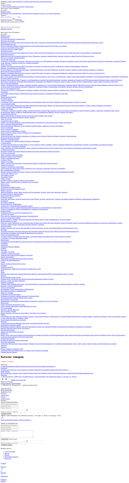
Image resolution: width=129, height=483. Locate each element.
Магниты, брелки (37, 274)
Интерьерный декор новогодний (65, 335)
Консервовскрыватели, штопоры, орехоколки (60, 80)
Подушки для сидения (59, 46)
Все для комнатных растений (10, 170)
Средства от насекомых (57, 168)
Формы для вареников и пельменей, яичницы (57, 87)
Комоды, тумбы (49, 316)
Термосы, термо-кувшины (79, 70)
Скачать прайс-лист (34, 373)
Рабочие (13, 97)
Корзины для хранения (58, 327)
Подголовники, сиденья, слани (40, 192)
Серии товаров (23, 373)
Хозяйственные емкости (8, 114)
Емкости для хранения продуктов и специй (21, 70)
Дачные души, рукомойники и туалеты (13, 131)
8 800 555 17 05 (6, 392)
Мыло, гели (28, 313)
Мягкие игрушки (60, 231)
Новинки (4, 20)
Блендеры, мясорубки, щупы (10, 199)
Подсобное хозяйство (8, 202)
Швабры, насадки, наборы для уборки (60, 112)
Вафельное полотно (7, 56)
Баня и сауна (5, 184)
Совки (23, 264)
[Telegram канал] (5, 380)
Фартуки (79, 56)
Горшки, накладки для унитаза (10, 228)
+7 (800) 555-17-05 (19, 376)
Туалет (3, 262)
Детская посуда (6, 90)
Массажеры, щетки (17, 306)
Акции (50, 373)
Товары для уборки (7, 109)
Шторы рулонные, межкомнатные (15, 291)
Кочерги (11, 126)
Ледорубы (43, 136)
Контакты (49, 1)
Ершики (67, 110)
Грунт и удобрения (7, 127)
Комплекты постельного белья (10, 42)
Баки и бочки (5, 116)
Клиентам (4, 368)
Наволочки (59, 42)
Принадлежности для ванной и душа (13, 304)
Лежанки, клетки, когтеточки (10, 253)
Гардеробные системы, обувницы (11, 316)
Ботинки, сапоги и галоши (9, 180)
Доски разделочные (13, 80)
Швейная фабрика (15, 366)
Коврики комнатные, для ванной (21, 284)
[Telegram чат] (2, 380)
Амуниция (4, 245)
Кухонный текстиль (7, 54)
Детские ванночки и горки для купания (44, 228)
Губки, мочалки (6, 306)
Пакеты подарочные (21, 340)
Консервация (5, 37)
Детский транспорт (19, 236)
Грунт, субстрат (6, 129)
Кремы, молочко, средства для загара (13, 313)
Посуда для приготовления (9, 83)
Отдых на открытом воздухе (10, 235)
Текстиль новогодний (26, 337)
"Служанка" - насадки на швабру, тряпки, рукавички (18, 110)
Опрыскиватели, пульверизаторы (22, 163)
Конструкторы (49, 231)
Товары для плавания (8, 122)
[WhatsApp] (1, 418)
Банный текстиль (6, 189)
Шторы (16, 46)
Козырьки (4, 138)
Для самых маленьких (8, 231)
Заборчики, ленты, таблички (28, 148)
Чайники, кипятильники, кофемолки (87, 199)
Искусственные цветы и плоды (11, 277)
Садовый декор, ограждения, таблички (13, 146)
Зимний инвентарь (7, 134)
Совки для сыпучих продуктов (108, 82)
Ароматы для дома (7, 267)
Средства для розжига (56, 126)
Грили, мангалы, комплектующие (11, 124)
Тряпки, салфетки (16, 112)
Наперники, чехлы (97, 42)
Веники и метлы (40, 110)
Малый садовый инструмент (30, 151)
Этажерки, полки (22, 318)
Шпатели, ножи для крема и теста (94, 73)
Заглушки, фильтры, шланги (57, 223)
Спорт (33, 350)
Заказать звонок (6, 413)
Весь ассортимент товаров (9, 373)
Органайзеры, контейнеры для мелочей (78, 327)
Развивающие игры (72, 231)
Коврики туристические (23, 122)
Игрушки (4, 230)
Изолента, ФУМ (18, 93)
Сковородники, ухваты (90, 82)
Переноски (16, 260)
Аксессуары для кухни (8, 59)
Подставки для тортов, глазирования (48, 73)
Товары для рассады (7, 165)
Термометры (27, 107)
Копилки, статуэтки (7, 286)
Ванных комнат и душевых (9, 219)
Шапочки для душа (30, 306)
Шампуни (16, 309)
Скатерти (67, 66)
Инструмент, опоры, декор (25, 172)
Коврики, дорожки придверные (42, 284)
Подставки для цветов (54, 172)
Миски (75, 85)
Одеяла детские (39, 53)
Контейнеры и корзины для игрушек (12, 233)
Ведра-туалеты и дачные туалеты (11, 133)
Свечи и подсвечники (8, 287)
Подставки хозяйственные (87, 61)
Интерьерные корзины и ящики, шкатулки (14, 327)
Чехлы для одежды (23, 328)
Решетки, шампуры (42, 126)
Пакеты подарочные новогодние (87, 335)
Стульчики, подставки (8, 238)
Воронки (4, 80)
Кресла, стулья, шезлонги (32, 144)
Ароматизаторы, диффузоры (10, 269)
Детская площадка (7, 236)
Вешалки (4, 321)
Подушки (72, 42)
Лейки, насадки (6, 163)
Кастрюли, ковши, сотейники (21, 85)
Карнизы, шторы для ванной (75, 223)
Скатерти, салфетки (70, 56)
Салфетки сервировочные (63, 344)
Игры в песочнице (32, 236)
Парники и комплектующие (10, 139)
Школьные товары (21, 238)
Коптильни (4, 126)
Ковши (41, 116)
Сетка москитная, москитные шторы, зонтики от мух (18, 168)
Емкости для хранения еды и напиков (13, 68)
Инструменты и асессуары (9, 299)
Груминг (3, 248)
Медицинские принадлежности (19, 344)
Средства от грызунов (42, 168)
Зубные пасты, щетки (25, 298)
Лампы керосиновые (30, 93)
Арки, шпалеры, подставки (9, 148)
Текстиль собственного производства (13, 39)
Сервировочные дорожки (55, 56)
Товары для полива (7, 161)
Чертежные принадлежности (62, 241)
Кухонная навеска (93, 80)
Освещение (4, 201)
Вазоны (3, 172)
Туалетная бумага (33, 296)
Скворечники (77, 148)
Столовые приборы (76, 90)
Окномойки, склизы (76, 110)
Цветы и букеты (48, 279)
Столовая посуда (63, 90)
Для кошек (4, 252)
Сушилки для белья (79, 102)
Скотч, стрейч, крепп (79, 344)
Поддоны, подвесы (41, 172)
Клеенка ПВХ (20, 66)
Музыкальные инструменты (34, 233)
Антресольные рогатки (8, 323)
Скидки (9, 20)
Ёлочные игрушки (49, 335)
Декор (3, 272)
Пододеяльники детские (52, 53)
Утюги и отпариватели (8, 209)
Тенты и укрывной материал (10, 158)
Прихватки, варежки (39, 56)
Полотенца (4, 49)
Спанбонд (4, 160)
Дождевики (4, 177)
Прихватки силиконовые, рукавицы (108, 61)
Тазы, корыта (48, 116)
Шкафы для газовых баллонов (103, 144)
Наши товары (5, 371)
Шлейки (17, 247)
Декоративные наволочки (43, 46)
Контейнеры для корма (8, 258)
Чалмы (20, 49)
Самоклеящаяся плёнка (59, 274)
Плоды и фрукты (21, 279)
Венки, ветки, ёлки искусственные (12, 335)
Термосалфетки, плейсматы (79, 66)
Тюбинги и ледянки (64, 236)
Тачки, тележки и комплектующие (12, 155)
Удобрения (14, 129)
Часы (2, 291)
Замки (11, 93)
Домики (3, 255)
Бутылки (3, 70)
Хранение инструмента (104, 105)
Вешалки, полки (12, 192)
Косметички (5, 303)
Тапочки (31, 180)
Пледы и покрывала (7, 46)
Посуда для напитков (18, 90)
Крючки (3, 328)
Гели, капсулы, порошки (9, 216)
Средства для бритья (51, 301)
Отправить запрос (7, 445)
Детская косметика (7, 298)
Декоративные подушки (27, 46)
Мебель (3, 315)
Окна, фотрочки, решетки (59, 192)
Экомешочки (124, 76)
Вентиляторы (5, 196)
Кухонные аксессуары (27, 199)
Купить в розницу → (63, 370)
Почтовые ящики (6, 99)
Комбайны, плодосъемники (95, 76)
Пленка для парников (32, 141)
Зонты (11, 177)
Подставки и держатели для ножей (12, 82)
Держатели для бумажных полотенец (13, 61)
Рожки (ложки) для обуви (9, 182)
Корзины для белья (30, 102)
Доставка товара (33, 370)
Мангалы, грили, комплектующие (25, 126)
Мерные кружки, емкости (107, 80)
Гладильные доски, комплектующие (12, 102)
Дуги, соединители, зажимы (10, 141)
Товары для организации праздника (12, 332)
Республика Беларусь (11, 457)
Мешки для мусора (35, 344)
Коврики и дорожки (7, 282)
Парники (22, 141)
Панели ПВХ (47, 274)
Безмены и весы (46, 76)
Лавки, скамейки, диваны (49, 144)
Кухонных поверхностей (27, 219)
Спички (89, 344)
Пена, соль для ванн (39, 313)
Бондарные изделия (18, 189)
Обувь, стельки (5, 178)
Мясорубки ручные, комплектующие (90, 85)
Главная (3, 352)
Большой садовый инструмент (10, 151)
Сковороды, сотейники (35, 87)
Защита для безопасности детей (67, 228)
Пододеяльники (26, 42)
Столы (91, 144)
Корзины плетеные (13, 138)
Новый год (4, 333)
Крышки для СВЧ (81, 80)
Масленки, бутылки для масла (61, 70)
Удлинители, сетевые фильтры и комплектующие (17, 206)
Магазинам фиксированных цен (82, 373)
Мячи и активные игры (38, 122)
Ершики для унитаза (40, 223)
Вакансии (24, 366)
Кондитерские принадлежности (11, 71)
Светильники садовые (89, 148)
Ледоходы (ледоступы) (8, 136)
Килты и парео (13, 49)
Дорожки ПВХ (5, 284)
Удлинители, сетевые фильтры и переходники (46, 207)
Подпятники (103, 316)
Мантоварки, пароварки (65, 85)
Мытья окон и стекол (42, 219)
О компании (5, 366)
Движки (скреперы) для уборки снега (28, 136)
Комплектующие (6, 156)
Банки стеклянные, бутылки (31, 76)
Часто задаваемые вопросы (47, 370)
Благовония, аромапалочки (28, 269)
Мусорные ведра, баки (60, 93)
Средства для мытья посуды (23, 213)
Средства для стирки (7, 214)
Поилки (30, 258)
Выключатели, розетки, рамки (10, 207)
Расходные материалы (8, 342)
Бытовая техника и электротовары (12, 194)
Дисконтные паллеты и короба (62, 373)
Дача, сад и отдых (6, 119)
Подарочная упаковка (8, 338)
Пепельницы (18, 286)
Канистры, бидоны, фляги (30, 116)
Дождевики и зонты (7, 175)
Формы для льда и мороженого (83, 87)
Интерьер (4, 265)
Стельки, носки (23, 180)
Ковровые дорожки (59, 284)
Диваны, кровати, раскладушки (33, 316)
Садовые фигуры (43, 148)
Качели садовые (18, 144)
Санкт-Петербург (17, 1)
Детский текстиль (6, 51)
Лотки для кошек (6, 264)
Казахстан (8, 458)
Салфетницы (59, 66)
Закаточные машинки (79, 76)
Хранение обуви (11, 328)
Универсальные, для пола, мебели (60, 219)
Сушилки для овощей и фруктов (64, 199)
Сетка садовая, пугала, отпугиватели (61, 148)
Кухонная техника (6, 197)
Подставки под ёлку (104, 335)
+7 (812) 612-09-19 (7, 6)
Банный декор (5, 185)
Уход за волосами (6, 308)
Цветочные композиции (35, 279)
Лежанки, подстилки (26, 255)
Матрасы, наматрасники (93, 53)
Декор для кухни (6, 65)
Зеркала (3, 275)
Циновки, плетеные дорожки (75, 284)
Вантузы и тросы (6, 223)
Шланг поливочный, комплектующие (45, 163)
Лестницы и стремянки (45, 93)
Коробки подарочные (8, 340)
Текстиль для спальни (8, 41)
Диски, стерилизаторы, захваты (61, 76)
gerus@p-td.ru (5, 399)
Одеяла (66, 42)
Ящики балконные (68, 172)
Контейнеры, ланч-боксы (43, 70)
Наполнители (16, 264)
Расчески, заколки (6, 309)
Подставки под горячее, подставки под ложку (40, 66)
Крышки (107, 76)
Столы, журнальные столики (116, 316)
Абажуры (4, 192)
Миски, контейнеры (7, 257)
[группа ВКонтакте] (21, 380)
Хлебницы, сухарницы (96, 70)
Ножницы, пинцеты (37, 301)
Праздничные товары (8, 330)
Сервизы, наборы (52, 90)
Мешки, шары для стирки (45, 102)
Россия (7, 455)
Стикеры (70, 274)
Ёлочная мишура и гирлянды (33, 335)
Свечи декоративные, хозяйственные (22, 289)
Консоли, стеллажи (60, 316)
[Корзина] (18, 20)
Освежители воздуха (7, 213)
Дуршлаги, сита (25, 80)
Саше (39, 269)
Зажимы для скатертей (8, 66)
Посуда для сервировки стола (10, 88)
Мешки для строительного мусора (59, 105)
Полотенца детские (66, 53)
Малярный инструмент (21, 105)
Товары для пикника (65, 122)
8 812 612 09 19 (6, 388)
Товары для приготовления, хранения (104, 344)
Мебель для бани (6, 190)
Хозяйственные (6, 97)
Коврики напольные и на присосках (97, 223)
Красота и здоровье (7, 292)
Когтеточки (15, 255)
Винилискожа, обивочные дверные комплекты (16, 274)
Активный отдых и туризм (9, 121)
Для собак (11, 252)
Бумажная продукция (8, 241)
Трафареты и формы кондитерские (71, 73)
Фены (18, 209)
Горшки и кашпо (11, 172)
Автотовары (5, 93)
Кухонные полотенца (21, 56)
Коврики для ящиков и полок (69, 61)
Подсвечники (5, 289)
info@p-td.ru (17, 6)
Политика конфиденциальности (45, 366)
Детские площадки (7, 144)
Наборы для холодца (108, 85)
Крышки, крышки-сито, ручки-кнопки (44, 85)
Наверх (3, 481)
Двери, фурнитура (24, 192)
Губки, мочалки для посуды (55, 110)
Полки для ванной (19, 224)
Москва (7, 453)
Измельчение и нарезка (38, 80)
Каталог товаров (11, 352)
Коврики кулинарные (8, 73)
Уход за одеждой (33, 182)
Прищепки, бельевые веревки (63, 102)
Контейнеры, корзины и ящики (11, 325)
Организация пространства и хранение (13, 320)
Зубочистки (4, 344)
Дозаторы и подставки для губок (35, 61)
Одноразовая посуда (48, 344)
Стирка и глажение (7, 100)
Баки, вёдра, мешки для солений (11, 76)
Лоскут (30, 56)
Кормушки (19, 258)
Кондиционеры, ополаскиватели (27, 216)
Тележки (19, 156)
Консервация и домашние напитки (12, 75)
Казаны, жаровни (6, 85)
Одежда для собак (6, 260)
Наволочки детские (27, 53)
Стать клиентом (22, 370)
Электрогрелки (43, 209)
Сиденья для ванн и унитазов (34, 224)
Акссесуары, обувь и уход (9, 173)
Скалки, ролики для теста (74, 82)
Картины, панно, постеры (9, 281)
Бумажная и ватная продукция (10, 294)
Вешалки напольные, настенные (26, 323)
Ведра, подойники (16, 116)
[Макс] (13, 380)
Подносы (119, 80)
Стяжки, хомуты (90, 105)
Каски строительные (7, 105)
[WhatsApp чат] (9, 380)
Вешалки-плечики (43, 323)
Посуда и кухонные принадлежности (13, 58)
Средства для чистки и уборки (10, 218)
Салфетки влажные (21, 296)
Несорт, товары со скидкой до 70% (12, 349)
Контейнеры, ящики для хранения (40, 327)
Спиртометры (114, 76)
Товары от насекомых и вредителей (12, 167)
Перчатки (4, 95)
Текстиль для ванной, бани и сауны (12, 47)
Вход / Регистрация (27, 6)
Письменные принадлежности (42, 241)
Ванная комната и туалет (9, 221)
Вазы (2, 270)
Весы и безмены (15, 196)
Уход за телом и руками (8, 311)
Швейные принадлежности (9, 117)
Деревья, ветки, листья (8, 279)
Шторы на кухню (88, 56)
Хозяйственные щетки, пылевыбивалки (35, 112)
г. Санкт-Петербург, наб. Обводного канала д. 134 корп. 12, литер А (55, 376)
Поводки (11, 247)
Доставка (42, 1)
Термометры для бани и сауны (10, 187)
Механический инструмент (38, 105)
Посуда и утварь (25, 350)
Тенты (10, 160)
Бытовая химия (6, 211)
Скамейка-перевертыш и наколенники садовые (73, 144)
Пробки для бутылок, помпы (56, 82)
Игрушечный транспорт (36, 231)
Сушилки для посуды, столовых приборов (24, 63)
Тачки (14, 156)
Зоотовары (4, 243)
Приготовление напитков (19, 87)
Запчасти (4, 345)
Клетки (8, 255)
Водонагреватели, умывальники (11, 204)
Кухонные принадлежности (10, 78)
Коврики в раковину (53, 61)
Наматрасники (86, 42)
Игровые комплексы (22, 231)
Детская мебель (26, 228)
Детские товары (6, 226)
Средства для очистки (8, 153)
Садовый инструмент (8, 150)
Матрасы (78, 42)
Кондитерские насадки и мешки (25, 73)
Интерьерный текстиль (8, 44)
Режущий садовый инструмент (50, 151)
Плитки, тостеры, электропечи (44, 199)
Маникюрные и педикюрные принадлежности (16, 301)
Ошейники (4, 247)
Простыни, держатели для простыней (43, 42)
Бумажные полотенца (8, 296)
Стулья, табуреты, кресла (9, 318)
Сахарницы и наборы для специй (35, 90)
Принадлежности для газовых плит (35, 82)
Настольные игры (52, 122)
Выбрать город (5, 12)
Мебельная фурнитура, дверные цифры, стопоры (82, 316)
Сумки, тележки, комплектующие (12, 107)
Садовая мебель (6, 143)
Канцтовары (5, 240)
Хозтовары (4, 92)
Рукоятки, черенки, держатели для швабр (96, 110)
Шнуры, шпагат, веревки (27, 117)
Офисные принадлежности (23, 241)
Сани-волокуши (71, 136)
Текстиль (38, 350)
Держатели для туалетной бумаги (23, 223)
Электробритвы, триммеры (29, 209)
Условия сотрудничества (31, 1)
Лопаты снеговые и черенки (56, 136)
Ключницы (21, 281)
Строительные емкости (77, 105)
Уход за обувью (22, 182)
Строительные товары (8, 104)
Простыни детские (79, 53)
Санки (56, 236)
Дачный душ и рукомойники (31, 133)
